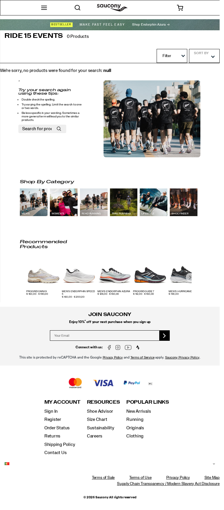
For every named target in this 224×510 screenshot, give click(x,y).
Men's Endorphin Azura (113, 291)
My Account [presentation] (62, 402)
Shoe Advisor (100, 411)
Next (190, 277)
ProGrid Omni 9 (36, 291)
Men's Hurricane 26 (182, 291)
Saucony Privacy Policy (182, 357)
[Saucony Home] (112, 7)
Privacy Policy (113, 357)
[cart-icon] (180, 7)
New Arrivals (138, 411)
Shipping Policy (59, 444)
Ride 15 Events (33, 35)
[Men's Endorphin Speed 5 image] (79, 273)
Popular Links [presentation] (147, 402)
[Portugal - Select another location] (107, 464)
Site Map (212, 478)
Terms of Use (140, 478)
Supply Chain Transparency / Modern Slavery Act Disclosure (168, 484)
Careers (95, 436)
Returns (52, 436)
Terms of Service (142, 357)
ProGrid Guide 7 (143, 291)
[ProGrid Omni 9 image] (43, 273)
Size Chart (97, 419)
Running (135, 419)
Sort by (201, 53)
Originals (135, 428)
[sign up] (165, 335)
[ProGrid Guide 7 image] (150, 273)
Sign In (51, 411)
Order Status (57, 428)
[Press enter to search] (59, 129)
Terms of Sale (103, 478)
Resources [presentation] (103, 402)
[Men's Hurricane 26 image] (186, 273)
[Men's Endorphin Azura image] (114, 273)
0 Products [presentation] (78, 36)
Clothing (135, 436)
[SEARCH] (77, 7)
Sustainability (100, 428)
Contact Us (55, 452)
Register (52, 419)
